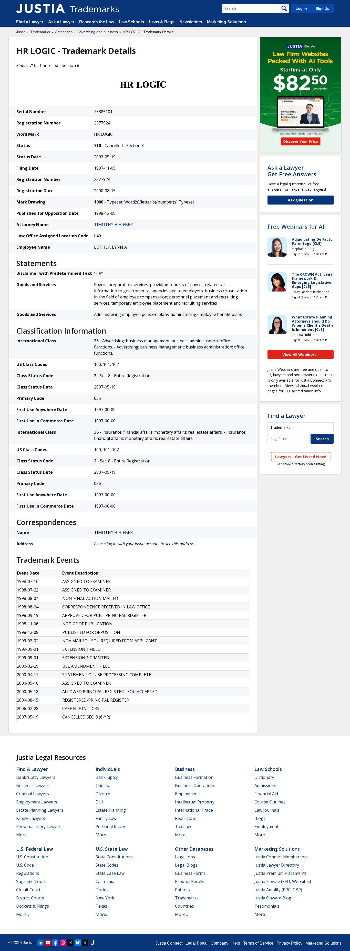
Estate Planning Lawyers (39, 810)
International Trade (194, 810)
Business (185, 769)
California (105, 881)
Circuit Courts (29, 889)
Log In (301, 8)
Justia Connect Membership (281, 857)
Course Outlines (269, 802)
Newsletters (190, 22)
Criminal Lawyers (32, 794)
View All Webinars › (300, 354)
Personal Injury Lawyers (39, 826)
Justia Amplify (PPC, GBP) (278, 889)
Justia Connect (168, 943)
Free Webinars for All (296, 226)
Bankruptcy (107, 777)
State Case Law (110, 873)
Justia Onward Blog (272, 898)
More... (22, 835)
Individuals (108, 769)
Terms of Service (258, 943)
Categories (64, 32)
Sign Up (323, 8)
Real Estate (185, 818)
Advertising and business (97, 32)
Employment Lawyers (36, 802)
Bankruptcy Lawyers (35, 777)
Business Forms (190, 873)
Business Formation (194, 777)
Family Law (106, 818)
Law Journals (266, 810)
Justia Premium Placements (280, 873)
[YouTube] (48, 942)
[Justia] (40, 8)
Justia (21, 32)
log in (111, 544)
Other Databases (194, 849)
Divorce (103, 794)
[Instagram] (63, 942)
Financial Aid (266, 794)
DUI (99, 802)
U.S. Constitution (32, 857)
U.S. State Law (112, 849)
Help (235, 943)
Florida (102, 889)
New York (105, 898)
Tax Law (183, 826)
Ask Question (300, 199)
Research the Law (96, 22)
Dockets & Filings (32, 906)
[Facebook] (55, 942)
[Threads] (70, 942)
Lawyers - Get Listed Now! (300, 456)
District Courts (30, 898)
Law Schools (131, 22)
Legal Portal (197, 943)
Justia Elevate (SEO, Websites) (282, 881)
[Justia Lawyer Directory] (92, 942)
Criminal (103, 785)
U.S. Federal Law (34, 849)
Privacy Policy (289, 943)
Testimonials (266, 906)
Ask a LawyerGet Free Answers (291, 170)
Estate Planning (111, 810)
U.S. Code (25, 865)
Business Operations (195, 785)
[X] (85, 942)
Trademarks (40, 32)
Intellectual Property (194, 802)
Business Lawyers (33, 785)
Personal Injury (110, 826)
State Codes (107, 865)
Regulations (27, 873)
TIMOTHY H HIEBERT (115, 224)
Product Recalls (189, 881)
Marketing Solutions (226, 22)
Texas (101, 906)
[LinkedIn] (40, 942)
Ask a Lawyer (61, 22)
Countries (184, 906)
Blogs (259, 818)
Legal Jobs (185, 857)
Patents (182, 889)
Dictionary (264, 777)
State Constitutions (114, 857)
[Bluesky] (78, 942)
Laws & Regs (161, 22)
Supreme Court (31, 881)
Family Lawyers (30, 818)
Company (219, 943)
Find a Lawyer (29, 22)
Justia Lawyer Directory (276, 865)
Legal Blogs (186, 865)
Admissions (265, 785)
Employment (187, 794)
